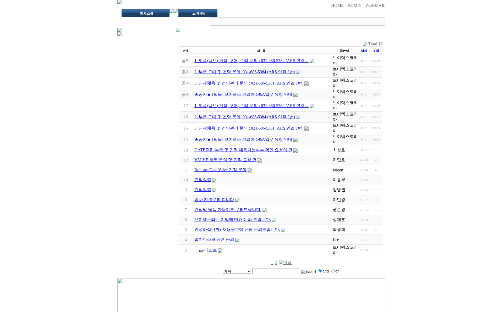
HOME (337, 5)
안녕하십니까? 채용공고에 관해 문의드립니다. (237, 229)
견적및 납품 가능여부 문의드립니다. (227, 209)
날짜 (364, 51)
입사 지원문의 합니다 (214, 199)
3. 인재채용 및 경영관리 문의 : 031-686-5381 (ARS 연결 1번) (248, 128)
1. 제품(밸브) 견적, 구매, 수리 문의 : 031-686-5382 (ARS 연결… (251, 105)
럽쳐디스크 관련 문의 (214, 239)
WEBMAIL (375, 5)
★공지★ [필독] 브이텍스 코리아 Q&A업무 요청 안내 (243, 139)
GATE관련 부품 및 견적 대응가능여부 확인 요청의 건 (243, 150)
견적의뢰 (202, 179)
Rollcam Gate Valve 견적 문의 (220, 170)
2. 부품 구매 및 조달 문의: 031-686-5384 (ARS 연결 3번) (244, 117)
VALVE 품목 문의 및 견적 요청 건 (225, 160)
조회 (376, 51)
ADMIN (354, 5)
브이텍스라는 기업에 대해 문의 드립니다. (232, 219)
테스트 (210, 250)
